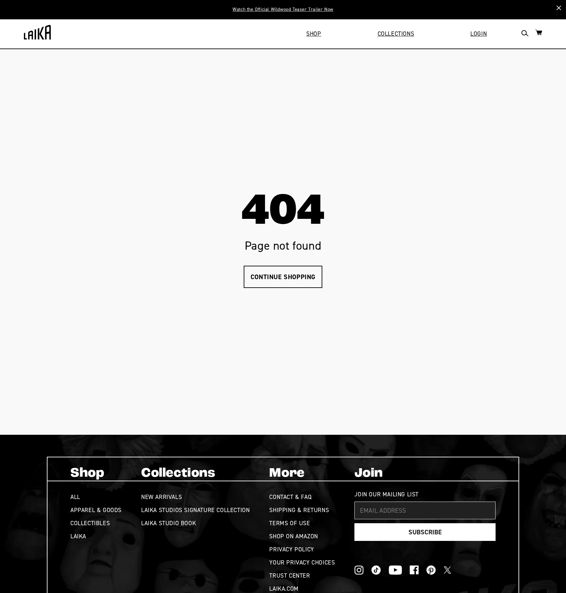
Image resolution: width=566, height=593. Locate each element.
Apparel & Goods (96, 510)
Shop (87, 473)
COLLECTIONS (396, 33)
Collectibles (90, 523)
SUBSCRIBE (425, 532)
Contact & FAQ (290, 497)
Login (478, 33)
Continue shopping (283, 277)
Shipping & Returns (299, 510)
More (286, 473)
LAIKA (78, 536)
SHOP (313, 33)
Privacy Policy (291, 549)
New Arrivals (161, 497)
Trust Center (289, 576)
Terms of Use (289, 523)
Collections (178, 473)
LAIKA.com (283, 589)
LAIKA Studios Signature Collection (195, 510)
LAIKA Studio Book (168, 523)
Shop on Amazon (293, 536)
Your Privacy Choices (302, 562)
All (75, 497)
